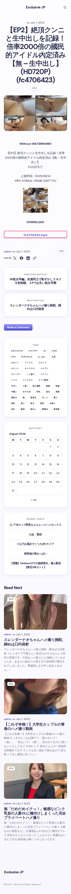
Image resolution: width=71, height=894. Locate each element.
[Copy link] (34, 258)
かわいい (15, 362)
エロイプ (42, 362)
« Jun (34, 499)
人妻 (25, 386)
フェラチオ (28, 380)
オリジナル (30, 368)
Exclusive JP (35, 7)
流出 (48, 392)
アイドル (29, 362)
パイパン (44, 374)
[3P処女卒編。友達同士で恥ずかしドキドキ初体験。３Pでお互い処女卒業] (35, 279)
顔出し (33, 409)
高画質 (57, 409)
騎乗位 (45, 409)
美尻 (42, 403)
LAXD (54, 351)
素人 (56, 397)
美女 (32, 403)
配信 (23, 409)
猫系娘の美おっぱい (35, 553)
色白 (13, 409)
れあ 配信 (35, 534)
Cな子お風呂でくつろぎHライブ (35, 544)
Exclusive (17, 351)
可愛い (14, 392)
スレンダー (16, 374)
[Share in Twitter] (15, 258)
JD (44, 351)
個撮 (48, 386)
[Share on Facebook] (21, 258)
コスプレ (44, 368)
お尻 (54, 357)
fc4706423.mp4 (35, 235)
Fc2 (35, 88)
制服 (58, 386)
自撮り (53, 403)
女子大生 (27, 392)
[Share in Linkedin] (28, 258)
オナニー (15, 368)
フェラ (14, 380)
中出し (14, 386)
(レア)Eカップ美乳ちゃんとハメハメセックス (35, 524)
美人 (23, 403)
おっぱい (42, 357)
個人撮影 (36, 386)
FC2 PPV (33, 351)
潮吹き (14, 397)
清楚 (58, 392)
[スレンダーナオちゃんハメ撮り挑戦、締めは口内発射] (35, 305)
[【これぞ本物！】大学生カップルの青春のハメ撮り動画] (35, 696)
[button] (62, 7)
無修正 (33, 397)
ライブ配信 (43, 380)
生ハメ (45, 397)
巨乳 (38, 392)
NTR (13, 357)
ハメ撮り (31, 374)
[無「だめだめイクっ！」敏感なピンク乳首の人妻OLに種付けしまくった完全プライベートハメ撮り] (35, 781)
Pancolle (26, 357)
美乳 (13, 403)
